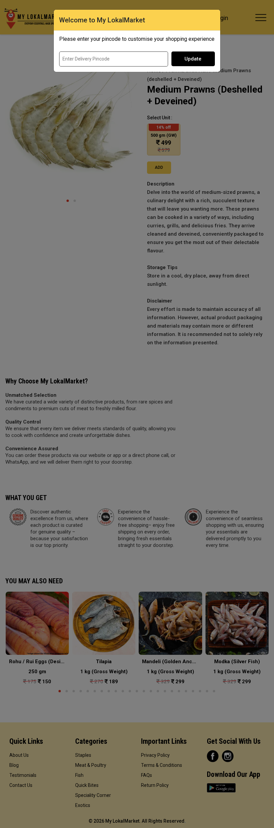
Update (192, 59)
